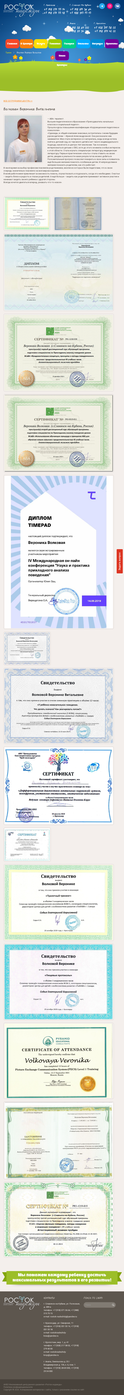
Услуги (41, 43)
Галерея (69, 43)
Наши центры (62, 60)
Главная (12, 43)
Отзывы (83, 43)
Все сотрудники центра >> (18, 101)
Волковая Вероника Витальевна (29, 52)
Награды (97, 43)
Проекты (112, 43)
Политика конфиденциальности (18, 1387)
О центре (26, 43)
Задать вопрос (119, 561)
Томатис (55, 43)
